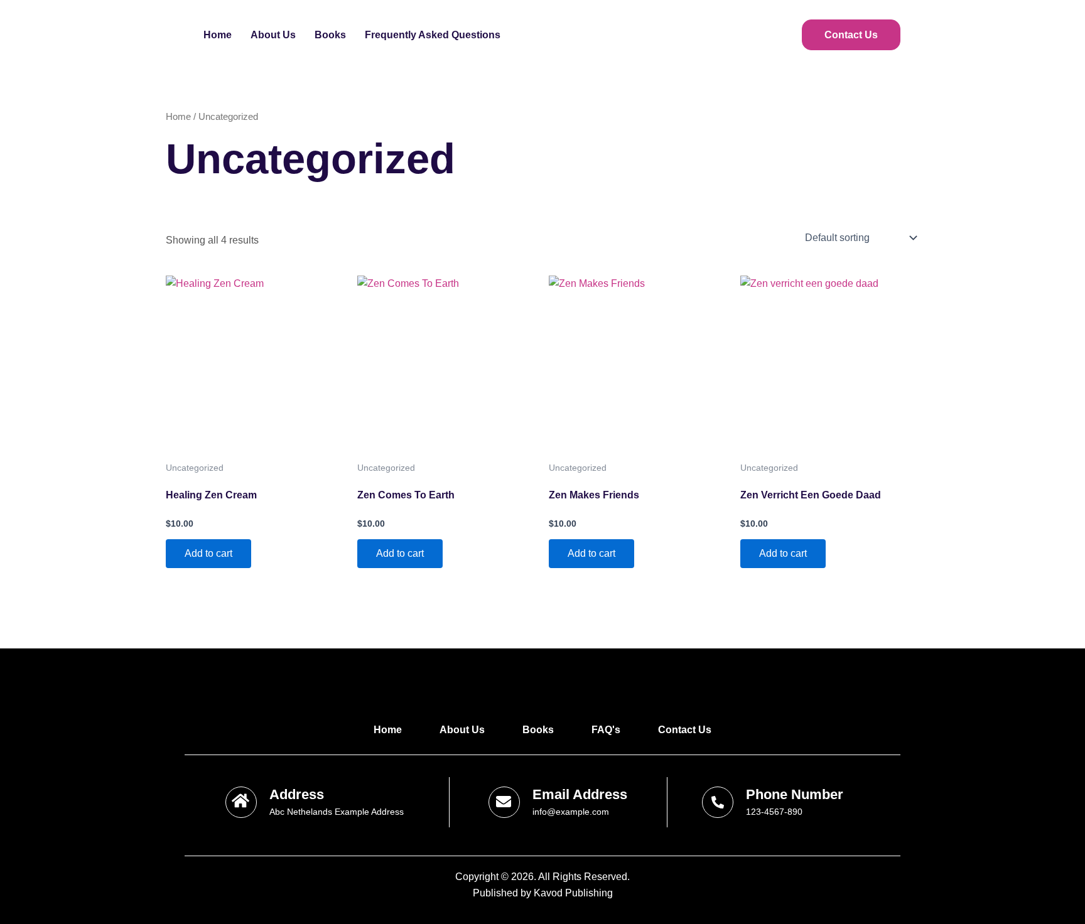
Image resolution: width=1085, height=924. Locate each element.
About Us (273, 35)
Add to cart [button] (208, 553)
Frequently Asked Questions (432, 35)
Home (217, 35)
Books (330, 35)
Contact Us (851, 35)
